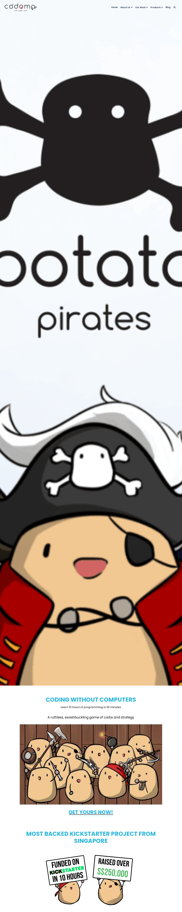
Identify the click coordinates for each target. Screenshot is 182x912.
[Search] (174, 7)
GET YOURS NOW (90, 812)
